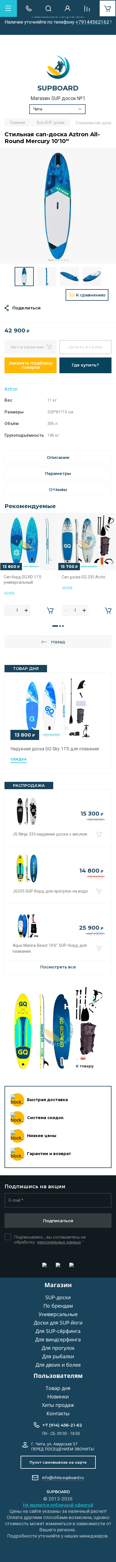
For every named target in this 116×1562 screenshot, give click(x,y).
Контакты (58, 1413)
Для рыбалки (58, 1356)
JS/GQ (9, 593)
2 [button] (56, 260)
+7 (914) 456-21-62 (62, 1425)
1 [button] (51, 260)
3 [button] (58, 260)
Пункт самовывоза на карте (58, 1462)
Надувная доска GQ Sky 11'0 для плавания (54, 748)
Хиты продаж (58, 1405)
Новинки (58, 1396)
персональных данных (59, 1242)
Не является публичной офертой (58, 1505)
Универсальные (58, 1314)
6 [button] (67, 260)
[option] (58, 206)
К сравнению (90, 295)
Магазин (58, 1285)
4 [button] (61, 260)
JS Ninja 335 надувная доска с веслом (50, 834)
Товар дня (58, 1388)
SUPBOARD (58, 88)
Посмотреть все (58, 967)
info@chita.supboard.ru (63, 1477)
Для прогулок (58, 1347)
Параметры (58, 473)
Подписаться (58, 1220)
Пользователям (58, 1376)
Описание (58, 457)
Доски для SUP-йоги (58, 1322)
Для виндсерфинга (58, 1339)
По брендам (58, 1305)
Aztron (11, 389)
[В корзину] (98, 834)
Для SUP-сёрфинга (58, 1331)
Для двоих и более (58, 1364)
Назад (58, 641)
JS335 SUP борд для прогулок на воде (50, 891)
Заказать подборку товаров (31, 365)
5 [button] (64, 260)
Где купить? (85, 365)
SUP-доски (58, 1297)
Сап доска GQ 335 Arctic (84, 577)
